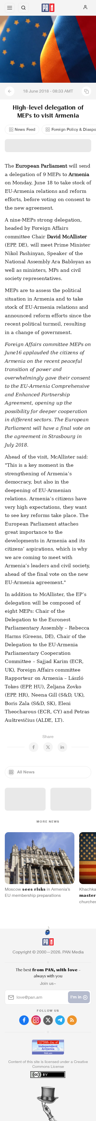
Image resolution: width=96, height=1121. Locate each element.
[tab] (37, 1089)
